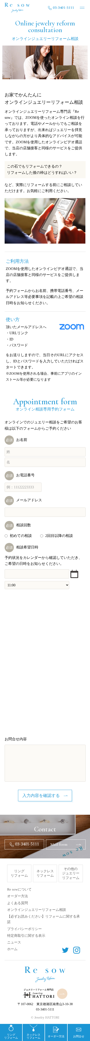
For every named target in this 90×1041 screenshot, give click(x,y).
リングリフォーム (19, 873)
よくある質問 (17, 903)
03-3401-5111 (63, 7)
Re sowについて (19, 889)
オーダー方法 (17, 896)
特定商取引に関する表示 (26, 935)
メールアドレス (24, 500)
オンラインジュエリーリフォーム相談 (36, 910)
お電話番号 (20, 475)
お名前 (16, 440)
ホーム (12, 949)
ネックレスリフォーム (45, 873)
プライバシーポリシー (24, 929)
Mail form (58, 844)
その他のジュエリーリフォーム (70, 873)
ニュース (14, 942)
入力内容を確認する (41, 795)
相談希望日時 (22, 547)
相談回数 (18, 525)
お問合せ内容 (16, 739)
